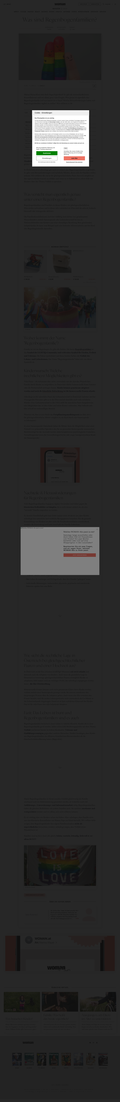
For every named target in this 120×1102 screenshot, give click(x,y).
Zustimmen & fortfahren (46, 153)
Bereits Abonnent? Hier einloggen (74, 162)
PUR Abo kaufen (74, 158)
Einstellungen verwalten (46, 158)
